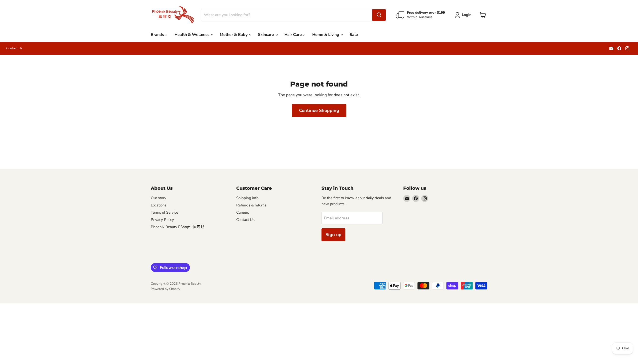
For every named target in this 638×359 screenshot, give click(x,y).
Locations (158, 205)
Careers (242, 212)
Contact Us (14, 48)
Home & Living (326, 34)
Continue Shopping (319, 110)
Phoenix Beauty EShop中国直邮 (177, 226)
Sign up (333, 235)
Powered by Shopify (165, 289)
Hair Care (293, 34)
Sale (354, 34)
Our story (158, 197)
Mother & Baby (234, 34)
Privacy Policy (162, 219)
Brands (158, 34)
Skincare (266, 34)
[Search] (379, 15)
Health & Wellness (192, 34)
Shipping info (247, 197)
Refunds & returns (251, 205)
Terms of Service (164, 212)
